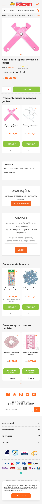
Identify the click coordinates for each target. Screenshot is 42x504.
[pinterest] (20, 72)
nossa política (33, 489)
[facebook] (13, 72)
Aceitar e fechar (21, 496)
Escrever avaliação (21, 203)
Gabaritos (22, 15)
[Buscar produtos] (37, 10)
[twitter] (17, 72)
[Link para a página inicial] (4, 15)
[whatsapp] (24, 72)
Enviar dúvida (21, 250)
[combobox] (21, 10)
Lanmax (11, 67)
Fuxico (30, 15)
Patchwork (12, 15)
